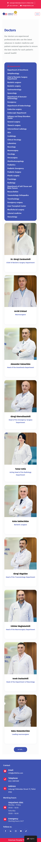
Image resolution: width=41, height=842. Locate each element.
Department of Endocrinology (19, 106)
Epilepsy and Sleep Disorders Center (18, 117)
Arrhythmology (13, 73)
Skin (9, 132)
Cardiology (11, 136)
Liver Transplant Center (16, 206)
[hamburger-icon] (37, 14)
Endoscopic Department (16, 113)
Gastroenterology (14, 90)
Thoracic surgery (14, 125)
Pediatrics (11, 165)
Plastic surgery (13, 176)
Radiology (11, 183)
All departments (13, 66)
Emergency (11, 102)
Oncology (11, 154)
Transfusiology (13, 199)
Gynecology (12, 93)
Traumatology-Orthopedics (18, 195)
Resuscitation (12, 192)
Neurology (11, 147)
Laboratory (11, 143)
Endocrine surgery (14, 109)
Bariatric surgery (14, 86)
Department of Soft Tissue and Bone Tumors (19, 187)
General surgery (13, 122)
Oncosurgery (12, 158)
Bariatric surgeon (14, 82)
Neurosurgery (12, 150)
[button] (20, 749)
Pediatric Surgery (14, 172)
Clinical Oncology (14, 140)
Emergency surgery (15, 202)
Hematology (12, 217)
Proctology (11, 179)
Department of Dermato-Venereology (17, 98)
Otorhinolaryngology (15, 161)
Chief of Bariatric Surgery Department (17, 78)
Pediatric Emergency (15, 168)
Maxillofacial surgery (15, 210)
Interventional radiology (17, 129)
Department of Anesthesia (17, 70)
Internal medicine (14, 213)
